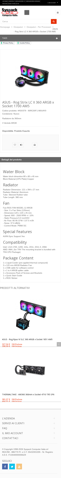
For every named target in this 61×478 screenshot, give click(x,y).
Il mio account (12, 433)
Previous (2, 344)
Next (59, 344)
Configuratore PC (20, 1)
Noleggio (5, 3)
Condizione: (7, 114)
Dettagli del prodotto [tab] (12, 159)
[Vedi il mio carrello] (28, 10)
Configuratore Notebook (33, 1)
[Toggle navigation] (57, 12)
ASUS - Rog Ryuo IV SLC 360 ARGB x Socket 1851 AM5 (27, 339)
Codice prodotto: (9, 110)
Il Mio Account (52, 2)
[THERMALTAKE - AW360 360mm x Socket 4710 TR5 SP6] (30, 370)
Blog (17, 3)
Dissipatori (18, 27)
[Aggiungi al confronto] (21, 144)
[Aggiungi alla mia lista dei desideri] (14, 144)
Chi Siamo (5, 1)
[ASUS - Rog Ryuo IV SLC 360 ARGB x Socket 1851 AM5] (30, 315)
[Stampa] (34, 144)
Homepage (5, 27)
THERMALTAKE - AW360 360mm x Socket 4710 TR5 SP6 (28, 394)
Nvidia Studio (12, 3)
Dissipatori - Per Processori (39, 27)
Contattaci (11, 1)
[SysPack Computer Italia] (10, 12)
